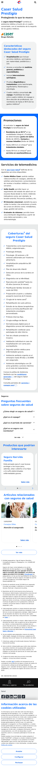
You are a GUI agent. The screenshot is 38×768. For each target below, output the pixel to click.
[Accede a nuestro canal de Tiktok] (23, 697)
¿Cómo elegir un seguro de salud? (18, 411)
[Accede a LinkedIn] (11, 697)
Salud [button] (3, 691)
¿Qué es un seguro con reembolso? (13, 429)
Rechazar (19, 762)
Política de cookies (6, 745)
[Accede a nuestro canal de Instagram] (19, 697)
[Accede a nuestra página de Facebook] (3, 697)
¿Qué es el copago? (11, 417)
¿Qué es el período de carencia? (17, 422)
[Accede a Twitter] (7, 697)
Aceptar (19, 751)
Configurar (19, 757)
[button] (35, 2)
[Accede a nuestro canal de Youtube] (15, 697)
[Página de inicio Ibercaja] (19, 2)
